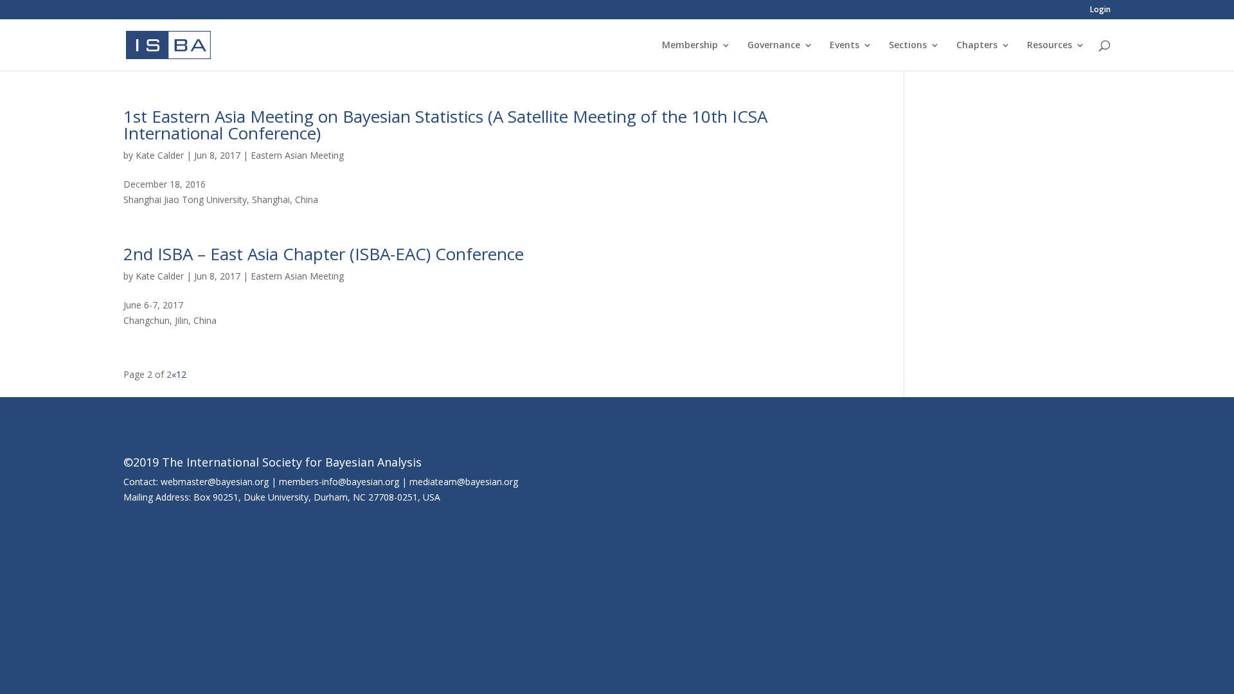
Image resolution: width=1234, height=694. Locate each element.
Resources (1049, 45)
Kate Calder (160, 155)
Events (844, 45)
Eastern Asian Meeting (297, 155)
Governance (773, 45)
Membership (690, 45)
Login (1100, 10)
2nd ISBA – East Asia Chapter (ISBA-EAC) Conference (323, 253)
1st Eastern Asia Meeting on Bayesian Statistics (303, 116)
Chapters (976, 45)
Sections (908, 45)
